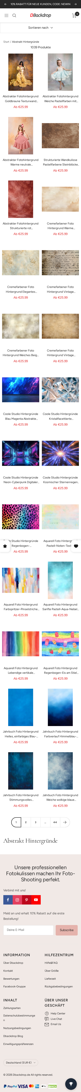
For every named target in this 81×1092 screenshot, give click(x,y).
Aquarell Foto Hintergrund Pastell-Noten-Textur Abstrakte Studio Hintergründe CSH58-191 (60, 543)
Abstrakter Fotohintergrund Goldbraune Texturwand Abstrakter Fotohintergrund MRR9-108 (20, 99)
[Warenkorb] (74, 15)
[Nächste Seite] (65, 822)
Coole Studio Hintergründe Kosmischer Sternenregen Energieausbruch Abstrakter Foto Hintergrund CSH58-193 (60, 480)
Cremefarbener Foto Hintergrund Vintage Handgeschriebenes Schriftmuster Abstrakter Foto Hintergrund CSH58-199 (60, 289)
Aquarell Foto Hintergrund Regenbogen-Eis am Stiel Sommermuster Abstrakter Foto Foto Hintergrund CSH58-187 (60, 670)
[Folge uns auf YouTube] (36, 900)
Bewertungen (11, 978)
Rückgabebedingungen (59, 986)
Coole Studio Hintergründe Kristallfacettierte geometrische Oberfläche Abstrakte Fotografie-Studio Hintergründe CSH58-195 (60, 416)
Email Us (56, 1024)
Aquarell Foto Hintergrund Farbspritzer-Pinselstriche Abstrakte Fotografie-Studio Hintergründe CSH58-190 (20, 607)
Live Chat (56, 1018)
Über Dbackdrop (13, 962)
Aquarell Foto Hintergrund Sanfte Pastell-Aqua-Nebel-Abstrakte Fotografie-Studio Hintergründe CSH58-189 (60, 607)
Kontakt (8, 970)
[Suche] (14, 15)
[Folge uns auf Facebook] (8, 900)
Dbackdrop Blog (13, 1036)
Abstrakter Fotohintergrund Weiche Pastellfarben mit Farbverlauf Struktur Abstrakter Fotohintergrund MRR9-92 (60, 99)
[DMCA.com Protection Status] (52, 1086)
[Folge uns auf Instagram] (17, 900)
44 (55, 822)
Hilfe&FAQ (51, 962)
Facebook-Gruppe (14, 986)
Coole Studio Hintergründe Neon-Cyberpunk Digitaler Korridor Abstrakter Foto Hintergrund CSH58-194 (20, 480)
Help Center (58, 1013)
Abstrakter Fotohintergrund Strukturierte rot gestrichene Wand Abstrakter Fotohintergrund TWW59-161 (20, 226)
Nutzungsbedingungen (17, 1028)
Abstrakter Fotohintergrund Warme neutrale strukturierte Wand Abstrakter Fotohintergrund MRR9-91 (20, 162)
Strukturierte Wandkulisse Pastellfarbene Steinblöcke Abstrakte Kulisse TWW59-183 (60, 162)
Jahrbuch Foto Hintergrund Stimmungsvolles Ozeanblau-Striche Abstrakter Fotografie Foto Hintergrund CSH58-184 (20, 797)
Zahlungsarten (12, 1008)
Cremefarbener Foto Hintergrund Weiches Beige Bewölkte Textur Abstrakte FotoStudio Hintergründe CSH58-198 (21, 353)
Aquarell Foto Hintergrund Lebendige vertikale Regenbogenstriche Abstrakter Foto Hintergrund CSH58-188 (20, 670)
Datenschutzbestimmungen (19, 1018)
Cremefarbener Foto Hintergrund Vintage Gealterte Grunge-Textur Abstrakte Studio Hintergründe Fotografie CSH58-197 (60, 353)
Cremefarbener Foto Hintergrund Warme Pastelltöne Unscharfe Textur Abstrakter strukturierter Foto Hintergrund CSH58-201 (60, 226)
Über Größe (52, 970)
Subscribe (67, 930)
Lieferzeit (50, 978)
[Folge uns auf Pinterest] (26, 900)
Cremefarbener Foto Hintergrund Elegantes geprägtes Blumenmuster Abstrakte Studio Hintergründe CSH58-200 (20, 289)
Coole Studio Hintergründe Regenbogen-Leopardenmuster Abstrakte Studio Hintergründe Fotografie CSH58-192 (20, 543)
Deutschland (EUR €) (19, 1062)
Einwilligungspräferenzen (18, 1044)
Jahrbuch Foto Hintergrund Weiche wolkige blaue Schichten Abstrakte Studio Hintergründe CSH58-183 (60, 797)
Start (6, 41)
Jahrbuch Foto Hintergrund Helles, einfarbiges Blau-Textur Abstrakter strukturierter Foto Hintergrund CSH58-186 (20, 734)
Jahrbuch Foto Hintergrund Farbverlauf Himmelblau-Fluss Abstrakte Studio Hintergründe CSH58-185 (60, 734)
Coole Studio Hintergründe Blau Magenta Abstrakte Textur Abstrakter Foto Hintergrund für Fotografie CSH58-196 (20, 416)
